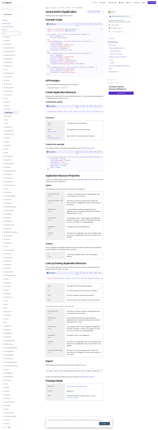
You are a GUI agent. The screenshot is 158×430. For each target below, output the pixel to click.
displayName (51, 226)
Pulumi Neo (113, 2)
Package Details (113, 71)
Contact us (137, 2)
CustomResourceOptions (99, 111)
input (76, 189)
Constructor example (116, 54)
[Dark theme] (6, 427)
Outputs (112, 62)
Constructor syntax (115, 51)
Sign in (144, 2)
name (49, 233)
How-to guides (7, 26)
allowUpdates (52, 209)
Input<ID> (77, 278)
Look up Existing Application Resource (119, 65)
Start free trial (121, 93)
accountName (52, 194)
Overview (4, 20)
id (48, 254)
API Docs (4, 30)
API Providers (112, 45)
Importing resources (89, 377)
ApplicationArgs (79, 111)
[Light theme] (3, 427)
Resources (65, 98)
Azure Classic (61, 7)
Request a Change (113, 82)
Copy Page (111, 79)
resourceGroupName (54, 200)
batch (73, 7)
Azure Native (126, 16)
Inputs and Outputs (93, 179)
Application (79, 7)
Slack (122, 2)
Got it (104, 423)
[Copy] (101, 29)
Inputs (111, 59)
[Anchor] (78, 11)
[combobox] (10, 8)
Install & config (6, 23)
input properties (89, 148)
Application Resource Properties (118, 56)
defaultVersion (52, 218)
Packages (53, 7)
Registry (104, 2)
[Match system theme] (9, 427)
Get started (151, 2)
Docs (95, 2)
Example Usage (113, 42)
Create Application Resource (117, 48)
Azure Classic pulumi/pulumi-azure (77, 386)
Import (110, 68)
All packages (8, 14)
